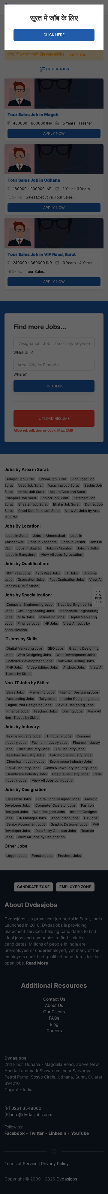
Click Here (54, 34)
